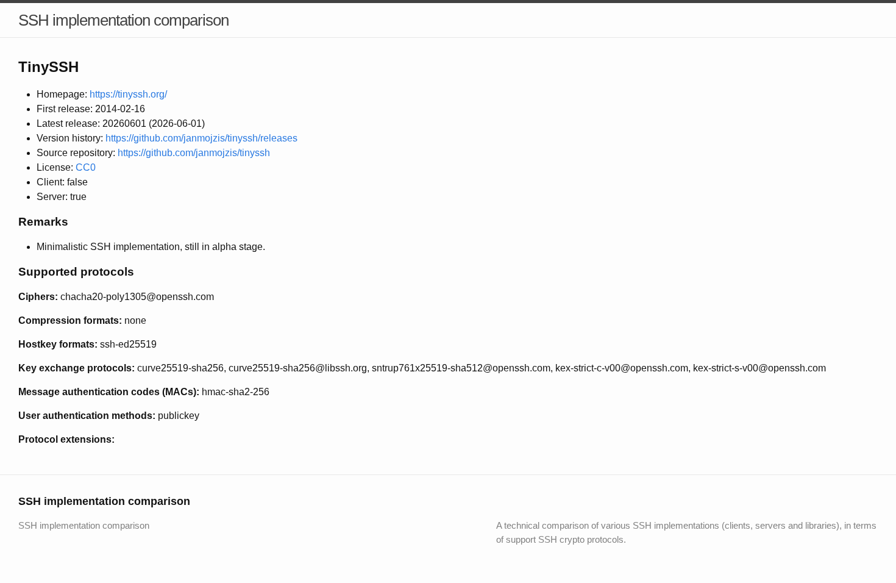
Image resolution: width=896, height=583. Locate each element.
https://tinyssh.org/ (128, 94)
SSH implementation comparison (123, 20)
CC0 (86, 167)
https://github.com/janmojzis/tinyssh (194, 153)
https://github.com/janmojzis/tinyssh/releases (201, 138)
